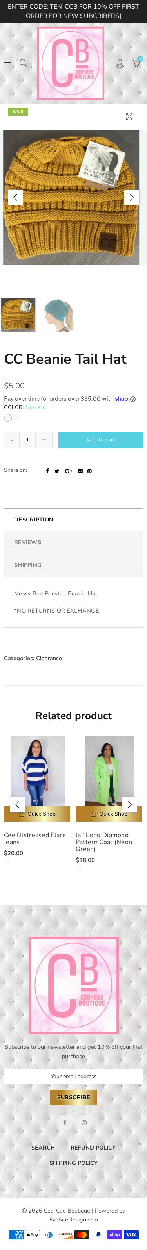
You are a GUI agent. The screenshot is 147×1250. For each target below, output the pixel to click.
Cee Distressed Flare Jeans (35, 854)
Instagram (84, 1138)
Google (68, 486)
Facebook (47, 486)
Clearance (49, 673)
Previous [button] (15, 197)
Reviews (27, 557)
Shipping (28, 580)
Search (43, 1163)
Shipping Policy (73, 1178)
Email (80, 486)
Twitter (57, 486)
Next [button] (131, 197)
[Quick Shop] (37, 830)
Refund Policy (93, 1163)
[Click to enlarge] (129, 116)
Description (33, 535)
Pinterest (89, 486)
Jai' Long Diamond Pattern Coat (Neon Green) (104, 857)
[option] (73, 197)
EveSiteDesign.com (73, 1235)
